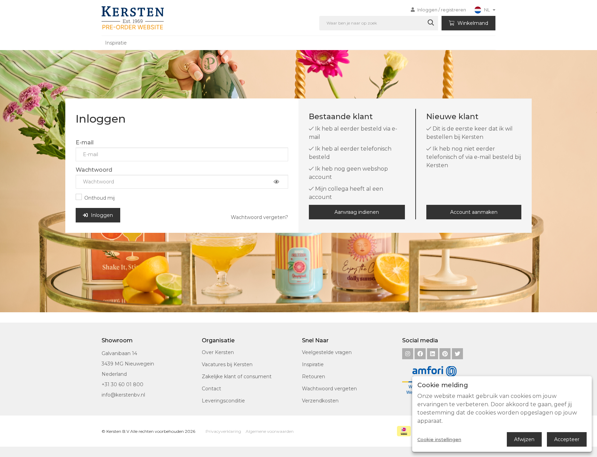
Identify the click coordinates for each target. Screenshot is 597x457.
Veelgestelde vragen (327, 352)
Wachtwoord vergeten (329, 388)
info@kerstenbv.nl (123, 395)
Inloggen (101, 215)
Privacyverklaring (223, 431)
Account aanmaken (474, 212)
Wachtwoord (94, 169)
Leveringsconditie (223, 401)
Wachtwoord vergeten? (259, 217)
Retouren (313, 376)
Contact (211, 388)
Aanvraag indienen (356, 212)
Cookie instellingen (439, 439)
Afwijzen (524, 439)
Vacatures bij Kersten (227, 364)
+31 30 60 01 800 (122, 384)
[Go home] (131, 17)
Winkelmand (472, 23)
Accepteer (566, 439)
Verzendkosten (320, 401)
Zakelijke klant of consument (237, 376)
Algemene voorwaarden (270, 431)
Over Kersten (218, 352)
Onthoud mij (99, 198)
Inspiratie (116, 43)
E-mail (85, 142)
